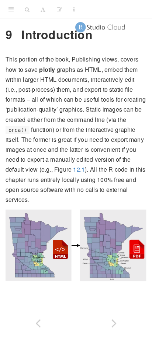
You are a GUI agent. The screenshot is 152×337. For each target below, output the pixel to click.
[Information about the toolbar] (74, 9)
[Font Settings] (43, 9)
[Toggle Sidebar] (11, 9)
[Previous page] (38, 321)
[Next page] (114, 321)
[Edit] (59, 9)
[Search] (27, 9)
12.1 (79, 169)
